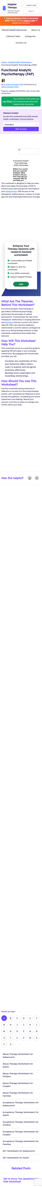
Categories (30, 36)
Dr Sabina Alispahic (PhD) (13, 84)
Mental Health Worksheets (19, 62)
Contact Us (21, 42)
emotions (9, 322)
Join (21, 284)
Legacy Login (31, 5)
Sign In (31, 11)
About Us (35, 30)
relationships (11, 191)
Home (3, 62)
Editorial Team (13, 36)
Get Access (21, 129)
